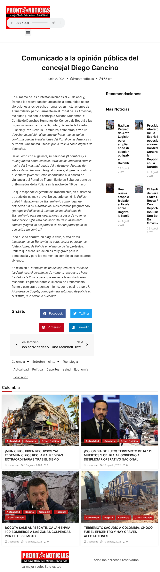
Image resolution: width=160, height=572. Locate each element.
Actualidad (21, 369)
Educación (20, 377)
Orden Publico (50, 441)
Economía (81, 369)
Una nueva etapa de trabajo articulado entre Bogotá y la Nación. (125, 202)
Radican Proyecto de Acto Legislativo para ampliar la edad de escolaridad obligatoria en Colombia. (126, 144)
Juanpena (13, 465)
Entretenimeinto (43, 361)
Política (37, 369)
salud (67, 369)
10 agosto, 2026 (112, 465)
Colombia (18, 361)
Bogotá (29, 511)
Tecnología (70, 361)
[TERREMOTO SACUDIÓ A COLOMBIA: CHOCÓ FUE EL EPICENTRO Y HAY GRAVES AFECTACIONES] (119, 497)
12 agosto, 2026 (33, 465)
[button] (28, 32)
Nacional (61, 511)
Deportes (53, 369)
